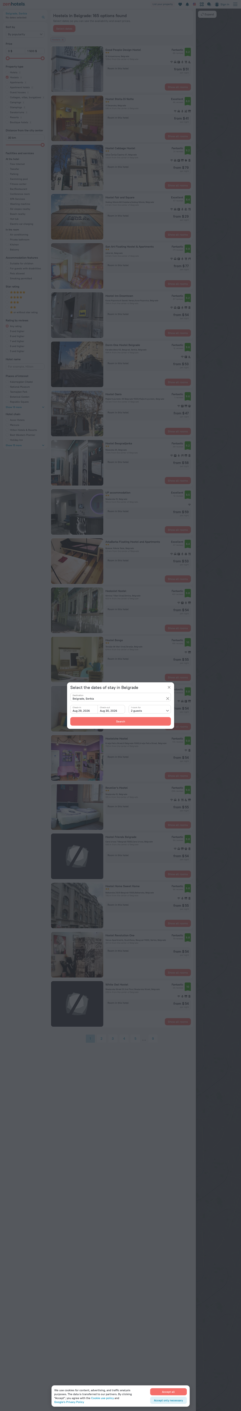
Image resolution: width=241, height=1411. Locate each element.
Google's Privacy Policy (69, 1402)
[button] (167, 698)
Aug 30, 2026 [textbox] (108, 710)
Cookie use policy (102, 1398)
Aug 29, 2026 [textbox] (81, 710)
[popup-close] (169, 687)
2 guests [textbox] (136, 710)
